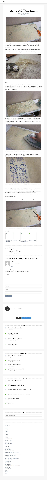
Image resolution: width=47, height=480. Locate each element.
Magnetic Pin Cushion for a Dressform (11, 452)
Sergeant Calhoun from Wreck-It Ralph (16, 355)
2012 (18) (6, 471)
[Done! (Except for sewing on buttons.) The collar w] (36, 315)
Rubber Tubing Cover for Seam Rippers (12, 458)
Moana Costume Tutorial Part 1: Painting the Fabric (20, 389)
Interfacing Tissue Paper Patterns (11, 455)
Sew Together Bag (8, 449)
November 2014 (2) (8, 440)
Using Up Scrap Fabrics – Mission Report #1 (12, 465)
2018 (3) (6, 431)
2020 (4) (6, 428)
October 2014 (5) (8, 441)
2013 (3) (6, 470)
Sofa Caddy (11, 403)
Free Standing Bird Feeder (9, 450)
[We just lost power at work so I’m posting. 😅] (11, 312)
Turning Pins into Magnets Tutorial (16, 385)
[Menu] (3, 1)
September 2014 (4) (8, 443)
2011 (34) (6, 473)
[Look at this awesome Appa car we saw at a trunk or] (36, 312)
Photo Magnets (7, 456)
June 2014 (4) (7, 446)
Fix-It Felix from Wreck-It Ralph (14, 360)
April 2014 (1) (7, 467)
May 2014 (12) (7, 447)
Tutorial (24, 14)
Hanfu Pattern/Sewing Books (15, 327)
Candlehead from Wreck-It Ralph (15, 364)
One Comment (26, 13)
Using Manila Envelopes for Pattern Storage (13, 453)
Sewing (19, 13)
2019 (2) (6, 430)
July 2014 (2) (7, 444)
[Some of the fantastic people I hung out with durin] (11, 315)
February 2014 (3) (8, 468)
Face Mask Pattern (13, 344)
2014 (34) (6, 437)
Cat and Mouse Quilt (13, 333)
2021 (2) (6, 427)
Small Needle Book (8, 461)
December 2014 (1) (8, 438)
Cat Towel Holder (8, 464)
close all (9, 425)
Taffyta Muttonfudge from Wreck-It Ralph (16, 369)
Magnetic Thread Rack (9, 459)
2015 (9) (6, 435)
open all (6, 425)
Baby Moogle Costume (14, 398)
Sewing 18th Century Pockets (15, 338)
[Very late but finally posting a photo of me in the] (23, 315)
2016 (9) (6, 434)
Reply (12, 266)
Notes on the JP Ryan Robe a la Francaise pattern (19, 394)
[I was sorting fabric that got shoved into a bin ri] (23, 312)
